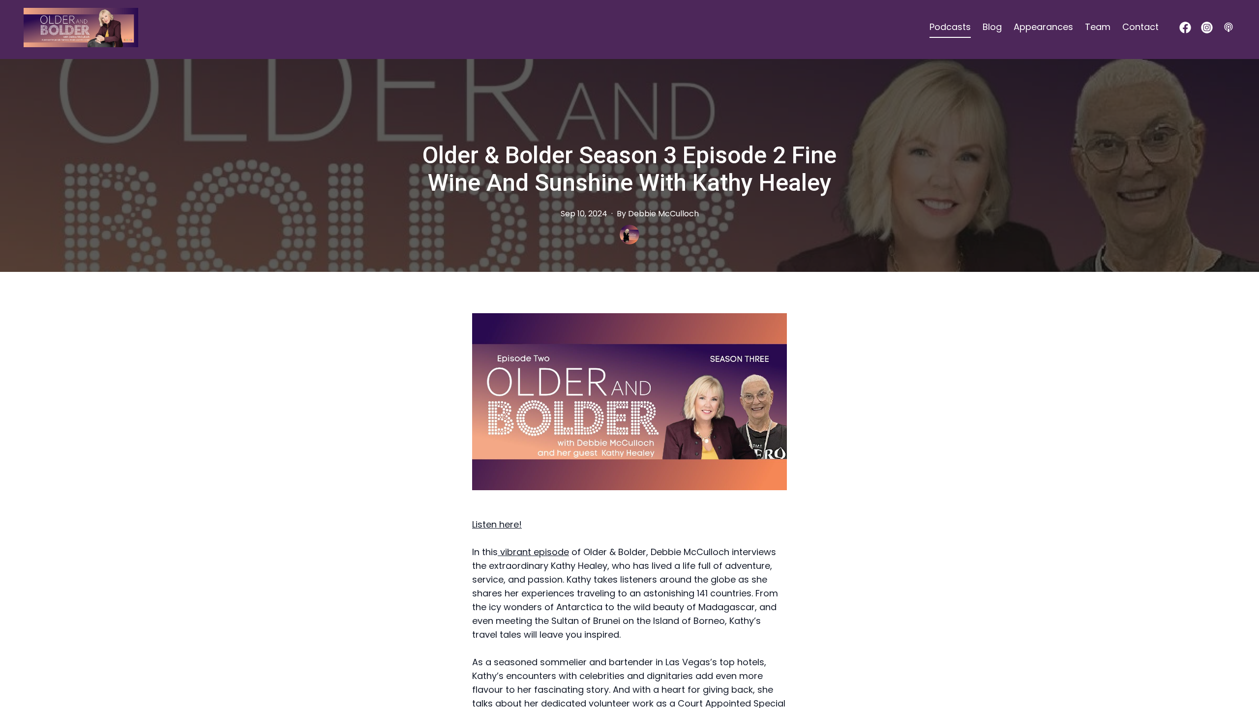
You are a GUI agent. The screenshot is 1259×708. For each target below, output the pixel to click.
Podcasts (950, 27)
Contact (1140, 27)
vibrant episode (533, 552)
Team (1097, 27)
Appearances (1043, 27)
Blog (992, 27)
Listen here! (497, 524)
